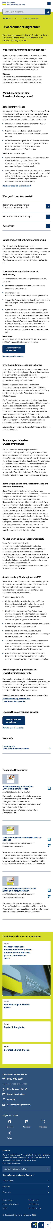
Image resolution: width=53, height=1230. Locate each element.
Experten (6, 1192)
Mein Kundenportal (15, 1089)
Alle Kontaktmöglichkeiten (18, 1104)
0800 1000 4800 (15, 1078)
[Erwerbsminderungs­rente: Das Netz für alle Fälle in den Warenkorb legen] (47, 845)
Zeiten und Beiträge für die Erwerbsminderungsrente (16, 206)
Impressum (7, 1200)
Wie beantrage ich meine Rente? (16, 186)
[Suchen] (48, 12)
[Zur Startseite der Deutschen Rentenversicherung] (13, 3)
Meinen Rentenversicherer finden (17, 1175)
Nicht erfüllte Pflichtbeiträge (17, 216)
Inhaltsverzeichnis (10, 1204)
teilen (9, 1138)
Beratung (11, 1099)
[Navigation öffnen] (49, 3)
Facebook (9, 1127)
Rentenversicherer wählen (15, 1169)
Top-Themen (7, 1181)
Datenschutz (33, 1200)
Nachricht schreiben (16, 1094)
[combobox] (23, 12)
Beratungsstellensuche (12, 356)
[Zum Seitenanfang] (48, 1225)
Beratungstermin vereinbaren (13, 349)
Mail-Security (33, 1204)
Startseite (7, 18)
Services (6, 1186)
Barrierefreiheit (34, 1208)
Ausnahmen (8, 226)
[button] (41, 1225)
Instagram (43, 1127)
